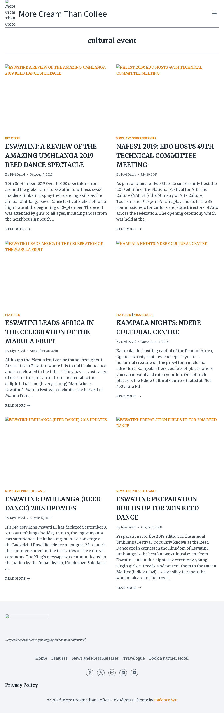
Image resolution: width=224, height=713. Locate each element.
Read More (17, 229)
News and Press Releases (136, 138)
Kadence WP (165, 700)
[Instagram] (112, 672)
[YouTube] (134, 672)
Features (12, 138)
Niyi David (17, 174)
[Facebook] (89, 672)
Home (41, 658)
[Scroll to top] (212, 706)
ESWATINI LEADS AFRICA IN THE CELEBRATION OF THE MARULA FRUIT (49, 332)
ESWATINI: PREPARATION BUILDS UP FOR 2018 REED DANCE (157, 508)
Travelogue (143, 315)
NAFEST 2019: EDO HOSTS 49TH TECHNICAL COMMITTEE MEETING (165, 156)
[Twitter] (101, 672)
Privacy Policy (21, 685)
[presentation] (56, 98)
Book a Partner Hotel (169, 658)
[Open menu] (214, 13)
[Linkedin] (123, 672)
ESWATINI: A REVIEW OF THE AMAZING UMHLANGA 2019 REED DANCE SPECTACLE (51, 156)
